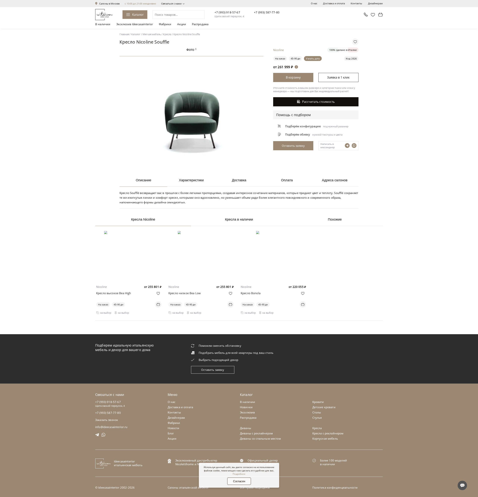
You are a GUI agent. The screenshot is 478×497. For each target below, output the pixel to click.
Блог (171, 433)
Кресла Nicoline (143, 219)
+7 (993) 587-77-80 (267, 12)
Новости (173, 428)
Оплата (287, 180)
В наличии (102, 24)
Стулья (317, 417)
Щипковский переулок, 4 (229, 16)
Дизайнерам (375, 3)
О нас (314, 3)
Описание (143, 180)
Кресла (317, 428)
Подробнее (239, 474)
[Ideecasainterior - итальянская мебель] (104, 14)
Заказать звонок (106, 420)
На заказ (103, 304)
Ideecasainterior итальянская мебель (128, 463)
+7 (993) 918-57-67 (227, 12)
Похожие (335, 219)
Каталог (138, 15)
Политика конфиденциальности (335, 487)
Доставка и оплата (334, 3)
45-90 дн (295, 58)
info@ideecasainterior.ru (111, 427)
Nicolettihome (184, 464)
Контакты (356, 3)
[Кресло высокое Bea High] (128, 234)
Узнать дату (313, 58)
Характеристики (191, 180)
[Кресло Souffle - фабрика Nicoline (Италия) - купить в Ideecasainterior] (192, 168)
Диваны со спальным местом (260, 438)
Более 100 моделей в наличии (333, 462)
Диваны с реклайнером (256, 433)
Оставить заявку (212, 370)
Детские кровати (324, 407)
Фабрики (165, 24)
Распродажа (200, 24)
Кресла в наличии (239, 219)
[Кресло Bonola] (273, 234)
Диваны (245, 428)
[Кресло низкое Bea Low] (201, 234)
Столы (316, 412)
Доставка (239, 180)
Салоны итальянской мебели (188, 487)
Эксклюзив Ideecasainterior (134, 24)
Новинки (246, 407)
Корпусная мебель (325, 438)
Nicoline (101, 287)
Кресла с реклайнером (328, 433)
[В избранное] (158, 293)
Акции (181, 24)
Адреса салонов (334, 180)
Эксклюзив (247, 412)
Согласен (239, 481)
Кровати (318, 402)
